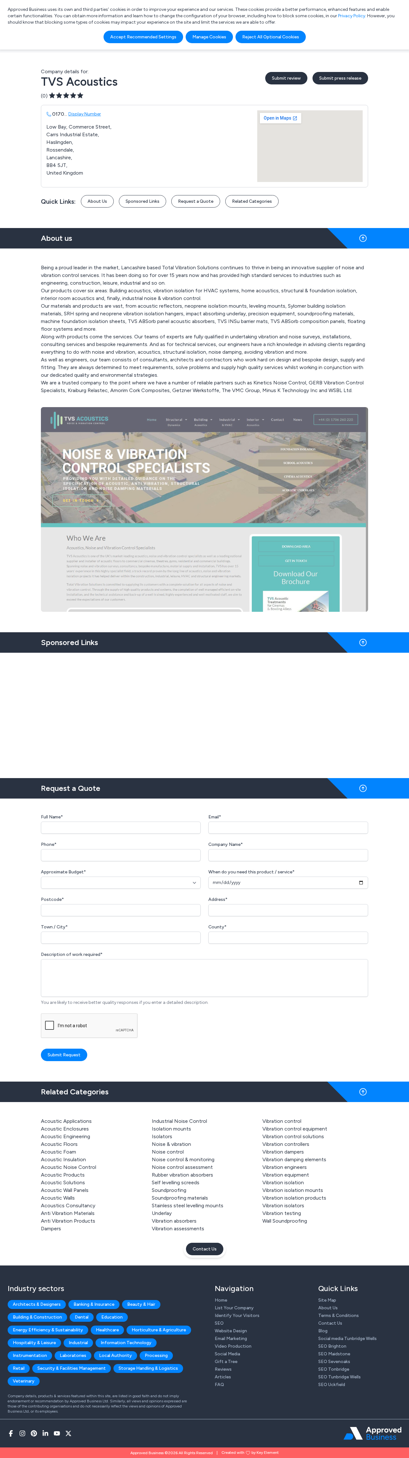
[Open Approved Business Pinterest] (34, 1433)
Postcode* (52, 899)
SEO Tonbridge (333, 1369)
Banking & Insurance (93, 1304)
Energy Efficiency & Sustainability (48, 1330)
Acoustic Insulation (63, 1159)
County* (217, 927)
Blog (323, 1331)
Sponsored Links (142, 201)
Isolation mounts (171, 1129)
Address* (218, 899)
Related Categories (252, 201)
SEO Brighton (332, 1346)
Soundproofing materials (180, 1198)
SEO (219, 1323)
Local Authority (115, 1355)
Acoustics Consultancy (68, 1205)
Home (221, 1300)
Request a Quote (195, 201)
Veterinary (24, 1381)
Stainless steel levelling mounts (187, 1205)
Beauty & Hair (141, 1304)
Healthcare (107, 1330)
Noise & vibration (171, 1144)
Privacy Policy (351, 16)
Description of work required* (72, 954)
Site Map (327, 1300)
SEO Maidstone (334, 1354)
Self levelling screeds (175, 1182)
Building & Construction (37, 1317)
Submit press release (340, 78)
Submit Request (64, 1055)
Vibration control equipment (294, 1129)
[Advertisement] (204, 713)
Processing (156, 1355)
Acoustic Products (63, 1175)
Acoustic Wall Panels (65, 1190)
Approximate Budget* (63, 872)
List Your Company (234, 1308)
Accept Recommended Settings (143, 37)
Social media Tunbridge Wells (347, 1338)
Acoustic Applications (66, 1121)
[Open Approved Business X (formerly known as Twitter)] (68, 1433)
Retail (19, 1368)
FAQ (219, 1384)
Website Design (231, 1331)
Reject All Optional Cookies (270, 37)
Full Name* (52, 817)
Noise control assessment (182, 1167)
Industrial (78, 1342)
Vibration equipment (285, 1175)
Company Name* (225, 844)
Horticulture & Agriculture (159, 1330)
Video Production (233, 1346)
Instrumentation (30, 1355)
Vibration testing (281, 1213)
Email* (214, 817)
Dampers (51, 1229)
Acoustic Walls (58, 1198)
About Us (97, 201)
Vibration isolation (283, 1182)
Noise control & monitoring (183, 1159)
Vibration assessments (178, 1229)
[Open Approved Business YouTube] (57, 1433)
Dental (82, 1317)
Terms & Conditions (338, 1315)
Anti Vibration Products (68, 1221)
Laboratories (73, 1355)
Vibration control (281, 1121)
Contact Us (205, 1249)
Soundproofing (169, 1190)
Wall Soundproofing (284, 1221)
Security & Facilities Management (71, 1368)
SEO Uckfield (331, 1384)
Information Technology (126, 1342)
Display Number (84, 114)
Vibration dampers (283, 1152)
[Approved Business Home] (372, 1433)
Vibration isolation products (294, 1198)
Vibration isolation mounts (292, 1190)
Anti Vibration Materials (68, 1213)
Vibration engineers (284, 1167)
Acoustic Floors (59, 1144)
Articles (223, 1377)
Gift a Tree (226, 1361)
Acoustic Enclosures (65, 1129)
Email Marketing (231, 1338)
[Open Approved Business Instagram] (22, 1433)
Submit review (286, 78)
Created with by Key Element (250, 1452)
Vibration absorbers (174, 1221)
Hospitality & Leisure (34, 1342)
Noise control (168, 1152)
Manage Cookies (209, 37)
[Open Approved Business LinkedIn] (45, 1433)
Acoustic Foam (58, 1152)
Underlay (162, 1213)
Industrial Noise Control (179, 1121)
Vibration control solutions (293, 1136)
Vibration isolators (283, 1205)
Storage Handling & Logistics (148, 1368)
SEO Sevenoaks (334, 1361)
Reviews (223, 1369)
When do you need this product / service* (251, 872)
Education (112, 1317)
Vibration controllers (285, 1144)
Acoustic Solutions (63, 1182)
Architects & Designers (37, 1304)
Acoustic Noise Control (68, 1167)
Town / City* (54, 927)
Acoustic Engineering (65, 1136)
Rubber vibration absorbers (182, 1175)
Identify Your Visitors (237, 1315)
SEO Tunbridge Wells (339, 1377)
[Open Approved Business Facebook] (11, 1433)
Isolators (162, 1136)
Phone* (49, 844)
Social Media (227, 1354)
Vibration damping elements (294, 1159)
